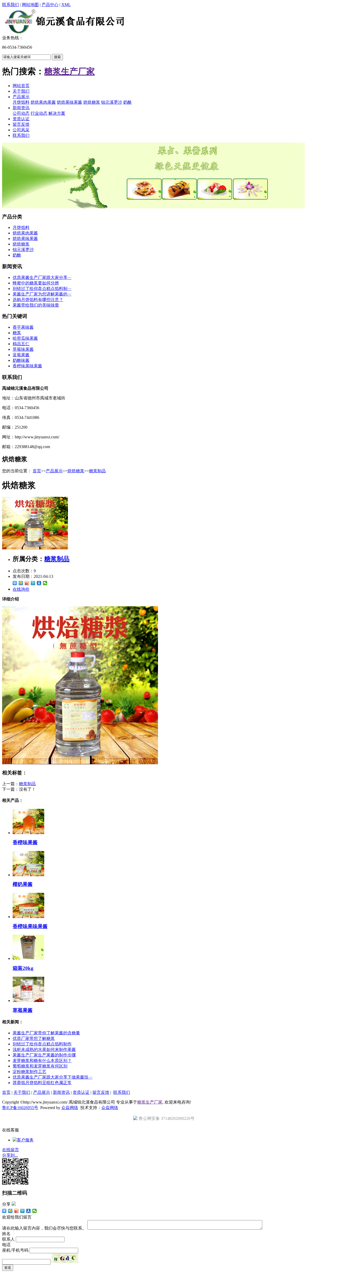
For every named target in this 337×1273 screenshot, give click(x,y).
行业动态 (39, 113)
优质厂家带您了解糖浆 (34, 1038)
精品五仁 (21, 344)
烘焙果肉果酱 (43, 102)
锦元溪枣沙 (111, 102)
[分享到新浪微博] (27, 583)
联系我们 (10, 4)
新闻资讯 (21, 108)
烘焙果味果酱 (69, 102)
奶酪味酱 (21, 360)
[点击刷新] (65, 1258)
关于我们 (21, 91)
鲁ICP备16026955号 (20, 1107)
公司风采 (21, 130)
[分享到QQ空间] (21, 583)
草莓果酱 (23, 1010)
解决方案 (56, 113)
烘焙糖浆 (91, 102)
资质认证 (21, 119)
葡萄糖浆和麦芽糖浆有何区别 (40, 1066)
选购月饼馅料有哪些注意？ (38, 299)
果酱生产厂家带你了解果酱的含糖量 (46, 1033)
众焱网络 (69, 1107)
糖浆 (17, 332)
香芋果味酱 (23, 327)
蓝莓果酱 (21, 355)
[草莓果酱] (28, 1000)
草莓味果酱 (23, 349)
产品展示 (21, 96)
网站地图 (30, 4)
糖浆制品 (97, 471)
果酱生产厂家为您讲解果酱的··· (42, 294)
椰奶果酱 (23, 884)
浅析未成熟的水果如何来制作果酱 (44, 1049)
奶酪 (127, 102)
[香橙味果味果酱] (28, 916)
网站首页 (21, 85)
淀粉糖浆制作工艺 (29, 1071)
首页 (37, 471)
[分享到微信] (45, 583)
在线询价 (21, 589)
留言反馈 (21, 124)
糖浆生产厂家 (69, 71)
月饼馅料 (21, 102)
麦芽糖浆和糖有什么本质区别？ (42, 1060)
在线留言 (10, 1149)
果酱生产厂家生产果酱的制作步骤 (44, 1055)
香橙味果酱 (25, 842)
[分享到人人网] (39, 583)
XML (66, 4)
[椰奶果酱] (28, 875)
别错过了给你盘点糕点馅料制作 (42, 1044)
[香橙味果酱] (28, 832)
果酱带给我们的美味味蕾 (36, 305)
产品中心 (50, 4)
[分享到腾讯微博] (33, 583)
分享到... (10, 1155)
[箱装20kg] (28, 958)
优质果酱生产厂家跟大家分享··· (42, 277)
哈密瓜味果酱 (25, 338)
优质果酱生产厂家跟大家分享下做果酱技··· (52, 1077)
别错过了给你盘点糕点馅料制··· (42, 288)
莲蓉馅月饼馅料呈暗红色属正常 (42, 1082)
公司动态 (21, 113)
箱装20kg (23, 968)
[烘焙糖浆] (35, 548)
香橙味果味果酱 (27, 366)
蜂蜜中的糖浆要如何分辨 (36, 283)
